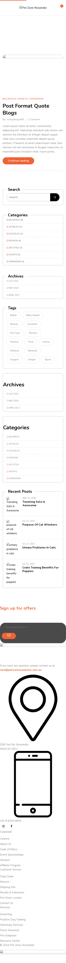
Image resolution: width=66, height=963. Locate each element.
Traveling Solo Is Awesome (34, 503)
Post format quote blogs (26, 109)
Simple (32, 359)
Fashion (13, 240)
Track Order (7, 876)
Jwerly (46, 341)
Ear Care (15, 333)
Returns (4, 882)
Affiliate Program (10, 865)
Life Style (13, 247)
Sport (48, 359)
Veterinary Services (11, 925)
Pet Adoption (8, 935)
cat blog (13, 226)
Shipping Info (7, 887)
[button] (60, 7)
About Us (5, 844)
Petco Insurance (9, 930)
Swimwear (14, 261)
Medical (14, 350)
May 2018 (13, 288)
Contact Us (6, 903)
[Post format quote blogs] (33, 57)
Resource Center (10, 941)
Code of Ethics (8, 849)
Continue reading (18, 160)
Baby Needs (33, 315)
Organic (14, 359)
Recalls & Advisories (12, 892)
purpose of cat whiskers (39, 525)
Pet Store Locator (11, 898)
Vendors (5, 860)
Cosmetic (32, 324)
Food (30, 341)
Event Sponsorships (12, 854)
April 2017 (14, 295)
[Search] (54, 197)
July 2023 (13, 281)
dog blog (14, 233)
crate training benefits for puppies (40, 569)
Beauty (14, 324)
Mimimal (32, 350)
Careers (4, 838)
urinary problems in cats (39, 548)
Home (19, 36)
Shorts (12, 254)
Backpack (14, 219)
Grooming (6, 914)
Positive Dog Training (13, 919)
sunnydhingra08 (15, 119)
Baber (13, 315)
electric (33, 333)
